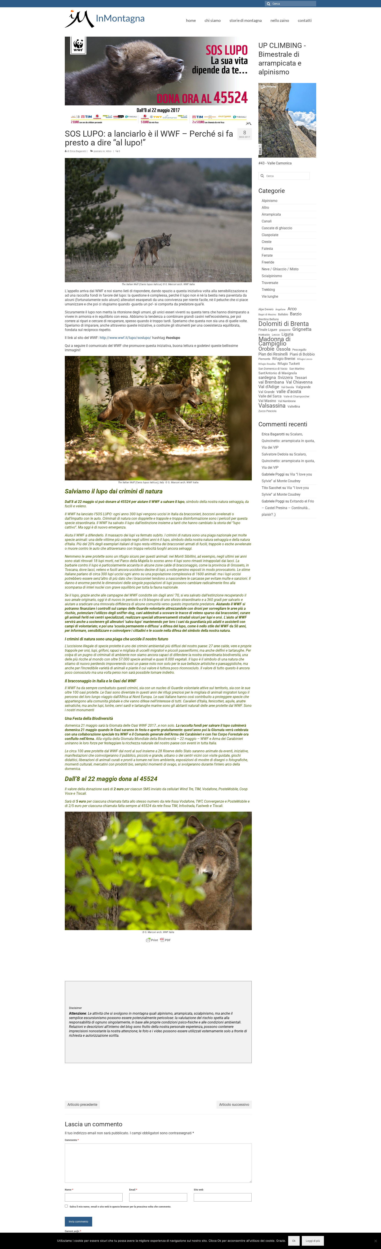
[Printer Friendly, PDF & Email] (158, 940)
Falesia (267, 248)
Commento (72, 1140)
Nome (69, 1189)
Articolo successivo (234, 1104)
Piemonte (264, 359)
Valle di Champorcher (296, 396)
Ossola (283, 349)
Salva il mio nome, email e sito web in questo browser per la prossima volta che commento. (120, 1206)
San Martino (296, 368)
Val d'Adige (268, 387)
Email (133, 1189)
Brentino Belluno (268, 319)
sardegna (267, 377)
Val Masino (267, 401)
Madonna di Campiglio (274, 341)
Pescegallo (299, 349)
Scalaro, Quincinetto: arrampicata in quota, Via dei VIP (288, 441)
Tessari (301, 377)
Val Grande (266, 392)
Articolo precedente (82, 1104)
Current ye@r (73, 1231)
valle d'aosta (288, 391)
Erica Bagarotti (78, 151)
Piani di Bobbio (302, 354)
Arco (292, 309)
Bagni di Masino (267, 314)
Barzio (296, 314)
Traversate (270, 283)
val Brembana (271, 382)
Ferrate (267, 255)
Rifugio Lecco (304, 359)
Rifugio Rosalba (267, 364)
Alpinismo (269, 201)
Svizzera (285, 377)
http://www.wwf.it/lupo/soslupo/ (126, 338)
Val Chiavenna (299, 382)
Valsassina (272, 405)
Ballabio (283, 314)
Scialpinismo (272, 276)
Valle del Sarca (270, 396)
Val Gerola (287, 387)
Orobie (266, 349)
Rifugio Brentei (283, 359)
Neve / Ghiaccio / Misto (280, 269)
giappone (284, 329)
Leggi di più (313, 1240)
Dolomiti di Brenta (283, 324)
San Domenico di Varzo (272, 368)
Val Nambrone (287, 401)
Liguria (287, 334)
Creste (266, 242)
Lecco (276, 334)
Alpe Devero (265, 309)
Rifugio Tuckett (289, 364)
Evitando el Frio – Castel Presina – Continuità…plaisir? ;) (288, 508)
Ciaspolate (270, 235)
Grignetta (301, 329)
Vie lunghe (270, 296)
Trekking (268, 290)
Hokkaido (264, 334)
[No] (375, 1241)
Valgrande (303, 387)
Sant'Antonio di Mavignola (277, 373)
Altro (108, 151)
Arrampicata (271, 214)
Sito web (198, 1189)
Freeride (268, 262)
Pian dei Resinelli (273, 354)
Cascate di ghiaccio (277, 228)
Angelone (280, 309)
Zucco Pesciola (267, 411)
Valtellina (294, 406)
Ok (294, 1240)
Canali (267, 221)
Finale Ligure (267, 330)
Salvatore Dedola (275, 454)
